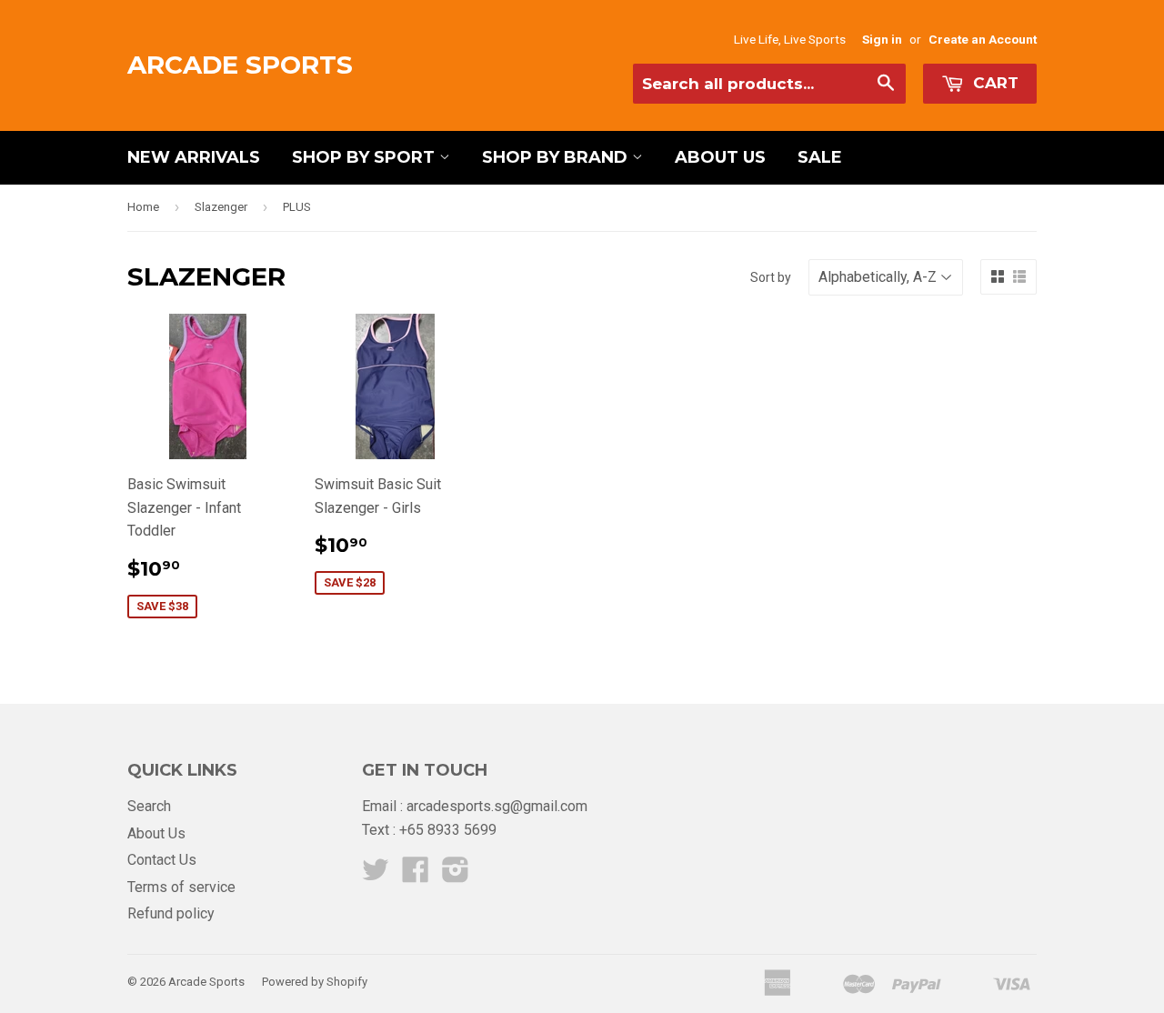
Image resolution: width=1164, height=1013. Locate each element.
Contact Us (161, 859)
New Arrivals (193, 157)
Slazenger (221, 207)
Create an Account (982, 39)
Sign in (882, 39)
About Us (720, 157)
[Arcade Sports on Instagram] (455, 875)
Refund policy (171, 913)
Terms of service (181, 887)
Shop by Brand (557, 157)
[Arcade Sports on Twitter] (375, 875)
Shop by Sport (365, 157)
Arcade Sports (240, 64)
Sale (820, 157)
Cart (993, 83)
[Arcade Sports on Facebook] (415, 875)
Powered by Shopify (314, 981)
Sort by (770, 277)
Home (143, 207)
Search (149, 806)
